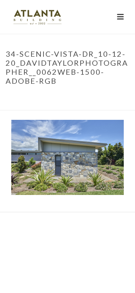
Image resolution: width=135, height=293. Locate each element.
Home (14, 96)
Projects (37, 96)
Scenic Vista (69, 96)
